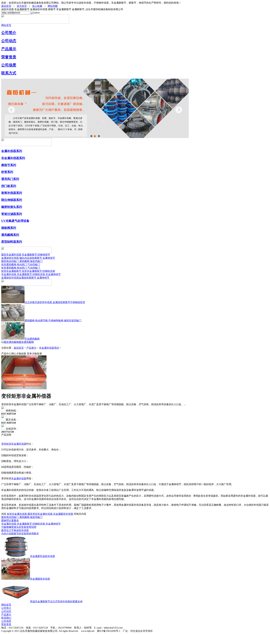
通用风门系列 (10, 179)
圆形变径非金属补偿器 (40, 514)
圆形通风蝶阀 (26, 342)
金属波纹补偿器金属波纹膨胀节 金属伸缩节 (25, 277)
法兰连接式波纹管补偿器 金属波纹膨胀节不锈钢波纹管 (55, 302)
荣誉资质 (8, 57)
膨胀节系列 (8, 165)
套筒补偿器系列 (11, 192)
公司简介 (8, 33)
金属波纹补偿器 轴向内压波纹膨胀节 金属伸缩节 (28, 258)
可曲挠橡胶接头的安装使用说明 (18, 527)
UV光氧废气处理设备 (15, 220)
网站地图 (53, 6)
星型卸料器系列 (11, 241)
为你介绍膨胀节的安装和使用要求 (20, 533)
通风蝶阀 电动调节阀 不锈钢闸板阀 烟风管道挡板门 (53, 320)
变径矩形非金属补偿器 (13, 443)
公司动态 (8, 41)
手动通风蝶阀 (32, 338)
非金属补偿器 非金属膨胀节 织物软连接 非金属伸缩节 (31, 274)
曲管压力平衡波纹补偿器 (15, 530)
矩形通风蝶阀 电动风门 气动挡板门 (20, 264)
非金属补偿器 (18, 478)
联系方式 (8, 73)
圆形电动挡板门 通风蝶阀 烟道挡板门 (21, 261)
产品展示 (8, 49)
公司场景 (8, 65)
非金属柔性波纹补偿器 (42, 556)
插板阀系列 (8, 227)
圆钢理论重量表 (10, 520)
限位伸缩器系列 (11, 200)
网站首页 (6, 25)
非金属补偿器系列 (13, 158)
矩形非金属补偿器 (17, 514)
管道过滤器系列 (11, 214)
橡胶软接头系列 (11, 207)
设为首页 (22, 6)
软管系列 (7, 172)
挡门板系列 (8, 186)
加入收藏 (37, 6)
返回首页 (6, 6)
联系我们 (6, 618)
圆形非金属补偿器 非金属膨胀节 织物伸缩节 (25, 254)
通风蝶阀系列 (10, 234)
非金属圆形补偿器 (63, 514)
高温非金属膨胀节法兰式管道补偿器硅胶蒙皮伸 (56, 601)
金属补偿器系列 (11, 151)
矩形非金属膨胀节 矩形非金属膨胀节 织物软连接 (28, 271)
